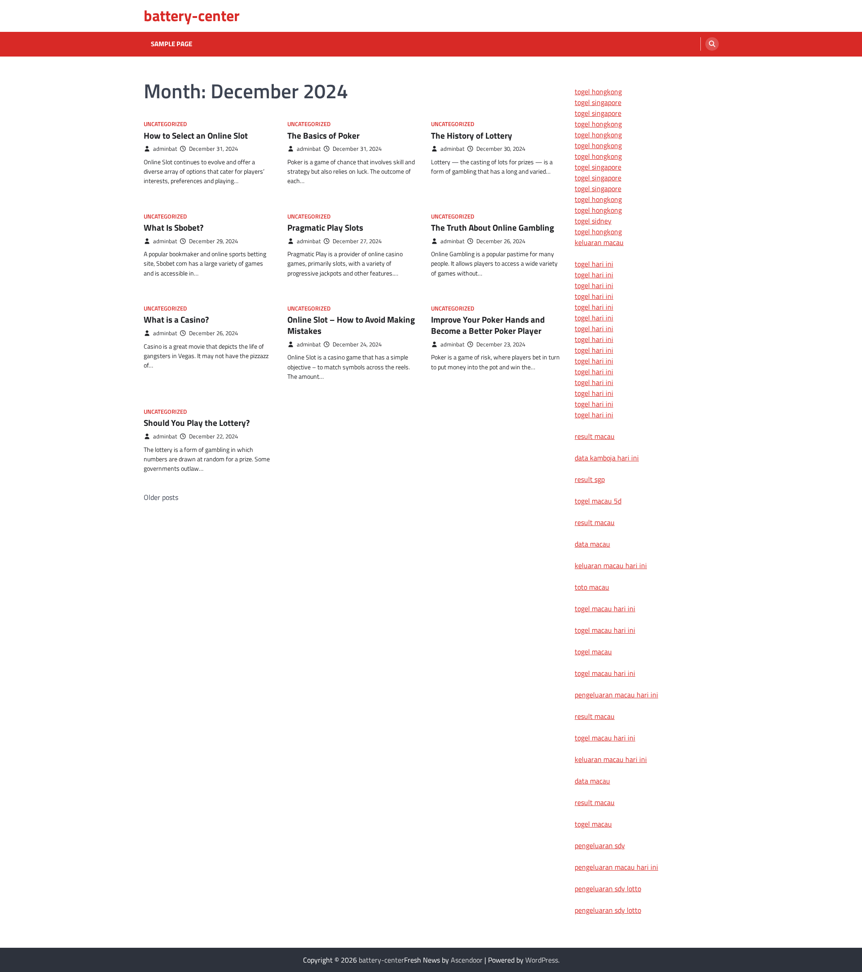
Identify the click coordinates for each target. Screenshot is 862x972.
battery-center (192, 15)
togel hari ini (594, 403)
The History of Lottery (471, 135)
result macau (595, 436)
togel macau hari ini (605, 673)
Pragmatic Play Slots (325, 227)
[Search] (712, 44)
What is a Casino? (176, 319)
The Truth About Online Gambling (492, 227)
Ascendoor (467, 959)
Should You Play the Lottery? (197, 422)
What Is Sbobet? (173, 227)
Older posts (161, 497)
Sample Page (171, 44)
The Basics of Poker (323, 135)
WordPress (541, 959)
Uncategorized (165, 124)
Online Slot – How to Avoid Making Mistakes (351, 325)
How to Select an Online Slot (196, 135)
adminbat (165, 148)
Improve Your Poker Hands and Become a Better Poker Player (488, 325)
